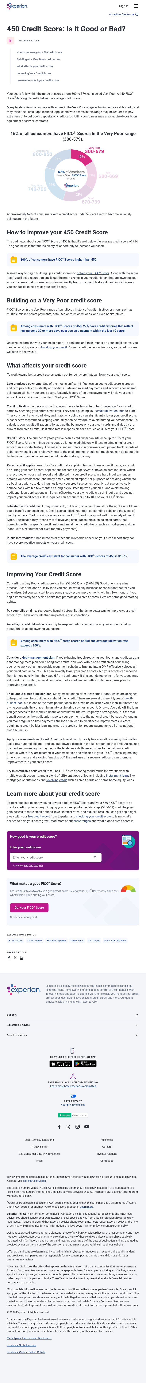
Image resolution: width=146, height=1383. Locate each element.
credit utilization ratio (110, 411)
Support (12, 1014)
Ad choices (107, 1139)
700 (31, 865)
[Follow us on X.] (68, 1127)
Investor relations (107, 1153)
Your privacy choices (73, 1104)
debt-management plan (38, 657)
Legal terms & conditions (39, 1139)
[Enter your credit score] (95, 857)
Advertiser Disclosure (121, 14)
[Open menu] (134, 6)
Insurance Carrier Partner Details (26, 1352)
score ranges (82, 821)
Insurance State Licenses (21, 1345)
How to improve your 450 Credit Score (39, 52)
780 (36, 865)
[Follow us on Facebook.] (59, 1127)
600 (26, 865)
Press (39, 1160)
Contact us (106, 1160)
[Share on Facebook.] (10, 957)
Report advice (15, 940)
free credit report (39, 816)
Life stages (93, 940)
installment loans (117, 775)
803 (41, 865)
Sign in (124, 6)
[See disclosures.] (17, 98)
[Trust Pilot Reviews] (73, 1115)
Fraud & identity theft (115, 940)
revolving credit (56, 780)
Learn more (86, 1206)
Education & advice (18, 1024)
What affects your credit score (35, 66)
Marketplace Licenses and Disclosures (29, 1338)
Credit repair (77, 940)
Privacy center (39, 1146)
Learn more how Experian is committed (73, 1086)
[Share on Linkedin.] (22, 957)
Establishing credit (56, 940)
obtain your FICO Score (93, 273)
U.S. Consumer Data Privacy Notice (39, 1153)
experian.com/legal (34, 1180)
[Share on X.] (16, 957)
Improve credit (34, 940)
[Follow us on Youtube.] (87, 1127)
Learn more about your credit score (38, 80)
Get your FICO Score (29, 907)
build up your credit (54, 347)
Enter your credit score (25, 847)
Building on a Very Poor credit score (38, 59)
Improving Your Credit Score (34, 73)
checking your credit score (93, 816)
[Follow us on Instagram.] (78, 1127)
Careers (106, 1146)
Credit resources (17, 1035)
